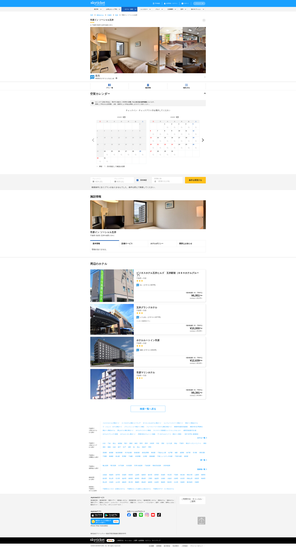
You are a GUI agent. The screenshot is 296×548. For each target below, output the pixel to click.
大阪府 (169, 478)
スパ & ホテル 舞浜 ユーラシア (131, 423)
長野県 (203, 475)
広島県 (111, 482)
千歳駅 (131, 456)
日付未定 (143, 180)
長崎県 (163, 482)
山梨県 (197, 475)
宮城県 (124, 475)
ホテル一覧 (201, 438)
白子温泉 (121, 465)
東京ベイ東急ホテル (191, 423)
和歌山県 (189, 478)
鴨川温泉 (113, 465)
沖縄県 (197, 482)
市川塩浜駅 (128, 452)
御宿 (136, 443)
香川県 (131, 482)
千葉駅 (105, 456)
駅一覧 (202, 460)
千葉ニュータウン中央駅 (165, 456)
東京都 (182, 475)
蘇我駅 (111, 452)
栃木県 (150, 475)
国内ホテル (100, 15)
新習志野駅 (145, 452)
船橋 (109, 447)
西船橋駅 (152, 456)
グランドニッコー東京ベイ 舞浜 (134, 427)
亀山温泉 (105, 465)
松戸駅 (170, 452)
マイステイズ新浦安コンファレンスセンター (167, 430)
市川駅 (195, 452)
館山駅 (118, 456)
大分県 (176, 482)
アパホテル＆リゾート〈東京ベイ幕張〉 (169, 434)
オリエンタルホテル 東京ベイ (152, 423)
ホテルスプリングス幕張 (110, 434)
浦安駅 (186, 456)
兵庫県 (176, 478)
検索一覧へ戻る (148, 409)
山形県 (137, 475)
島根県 (203, 478)
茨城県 (163, 475)
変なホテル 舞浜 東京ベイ (125, 430)
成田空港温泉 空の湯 (189, 430)
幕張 (205, 443)
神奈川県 (189, 475)
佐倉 (114, 447)
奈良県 (182, 478)
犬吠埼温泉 (166, 465)
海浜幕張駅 (119, 452)
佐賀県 (156, 482)
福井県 (124, 478)
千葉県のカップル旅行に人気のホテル (139, 489)
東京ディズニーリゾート (193, 443)
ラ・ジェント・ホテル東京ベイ (112, 427)
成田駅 (182, 452)
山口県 (118, 482)
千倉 (109, 443)
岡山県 (105, 482)
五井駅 (145, 456)
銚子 (119, 447)
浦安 (104, 447)
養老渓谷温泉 (157, 465)
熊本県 (169, 482)
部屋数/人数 (158, 178)
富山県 (111, 478)
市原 (116, 15)
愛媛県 (137, 482)
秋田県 (131, 475)
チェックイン (97, 178)
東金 (175, 443)
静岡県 (131, 478)
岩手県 (118, 475)
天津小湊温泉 (138, 465)
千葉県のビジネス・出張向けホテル (114, 489)
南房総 (120, 443)
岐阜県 (137, 478)
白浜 (104, 443)
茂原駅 (105, 452)
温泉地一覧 (201, 469)
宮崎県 (182, 482)
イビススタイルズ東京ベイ (111, 423)
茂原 (162, 443)
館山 (114, 443)
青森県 (111, 475)
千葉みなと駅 (162, 452)
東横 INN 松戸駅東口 (196, 427)
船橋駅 (111, 456)
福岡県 (150, 482)
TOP (91, 15)
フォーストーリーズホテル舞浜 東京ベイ (159, 427)
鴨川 (125, 443)
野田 (149, 447)
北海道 (105, 475)
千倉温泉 (147, 465)
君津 (146, 443)
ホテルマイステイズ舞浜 (143, 430)
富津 (141, 443)
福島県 (144, 475)
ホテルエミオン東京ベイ (128, 434)
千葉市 (181, 443)
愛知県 (144, 478)
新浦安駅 (137, 452)
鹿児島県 (189, 482)
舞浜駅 (153, 452)
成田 (129, 447)
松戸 (124, 447)
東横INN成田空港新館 (181, 427)
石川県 (118, 478)
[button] (194, 61)
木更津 (152, 443)
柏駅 (176, 452)
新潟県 (105, 478)
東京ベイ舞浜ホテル (109, 430)
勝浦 (131, 443)
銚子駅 (188, 452)
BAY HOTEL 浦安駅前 (191, 434)
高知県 (144, 482)
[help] (116, 78)
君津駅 (124, 456)
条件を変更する (195, 180)
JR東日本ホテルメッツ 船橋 (146, 434)
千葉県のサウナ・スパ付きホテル (163, 489)
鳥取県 (197, 478)
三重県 (150, 478)
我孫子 (144, 447)
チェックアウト (119, 178)
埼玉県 (169, 475)
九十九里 (169, 443)
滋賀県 (156, 478)
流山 (138, 447)
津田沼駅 (202, 452)
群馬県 (156, 475)
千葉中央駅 (178, 456)
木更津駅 (138, 456)
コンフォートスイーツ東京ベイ (173, 423)
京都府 (163, 478)
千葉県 (109, 15)
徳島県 (124, 482)
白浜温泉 (129, 465)
